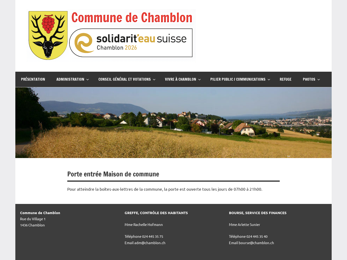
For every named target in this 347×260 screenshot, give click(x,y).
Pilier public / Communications (238, 79)
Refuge (286, 79)
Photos (309, 79)
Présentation (33, 79)
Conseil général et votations (124, 79)
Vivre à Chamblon (180, 79)
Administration (70, 79)
